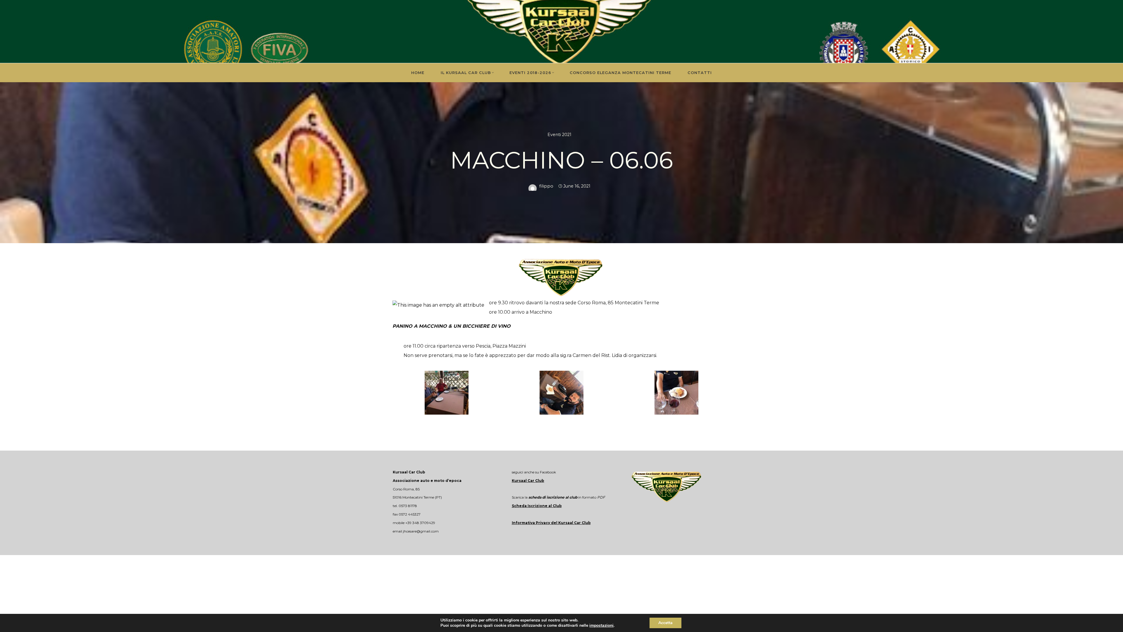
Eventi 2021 (559, 134)
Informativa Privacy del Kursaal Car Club (551, 523)
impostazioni (601, 625)
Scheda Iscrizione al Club (537, 506)
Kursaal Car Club (528, 480)
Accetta (665, 623)
